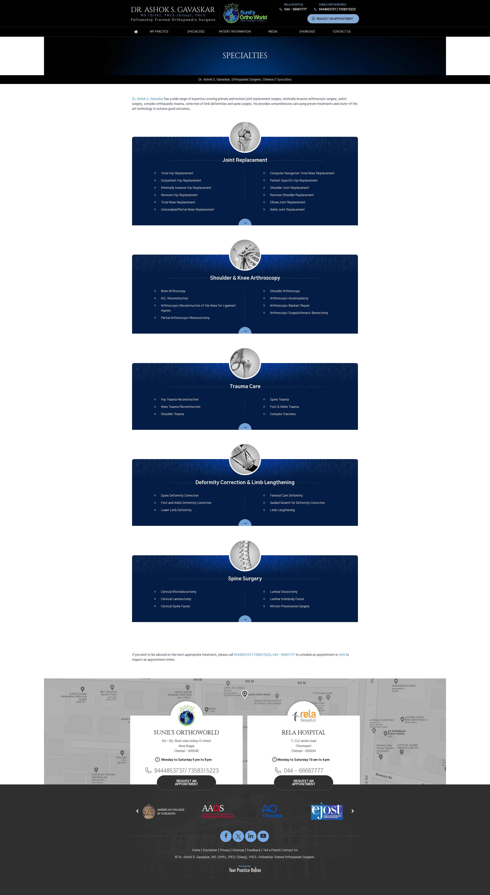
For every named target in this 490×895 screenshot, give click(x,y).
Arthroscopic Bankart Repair (290, 305)
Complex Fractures (283, 414)
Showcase (307, 31)
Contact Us (342, 31)
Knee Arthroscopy (173, 291)
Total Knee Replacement (178, 202)
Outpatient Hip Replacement (181, 180)
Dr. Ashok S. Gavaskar (147, 98)
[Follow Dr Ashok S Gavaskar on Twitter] (238, 838)
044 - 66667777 (295, 9)
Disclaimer (210, 850)
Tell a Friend (271, 850)
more (245, 223)
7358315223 (347, 9)
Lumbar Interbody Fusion (287, 599)
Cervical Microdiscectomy (178, 591)
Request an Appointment (335, 19)
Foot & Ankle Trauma (284, 406)
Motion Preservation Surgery (290, 606)
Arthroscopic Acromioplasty (289, 298)
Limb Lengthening (282, 510)
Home (136, 32)
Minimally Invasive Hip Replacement (186, 187)
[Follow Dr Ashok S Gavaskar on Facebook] (226, 838)
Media (272, 31)
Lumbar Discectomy (283, 591)
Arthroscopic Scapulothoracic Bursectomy (299, 312)
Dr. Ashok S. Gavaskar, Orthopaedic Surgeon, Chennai (236, 79)
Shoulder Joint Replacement (289, 187)
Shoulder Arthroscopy (285, 291)
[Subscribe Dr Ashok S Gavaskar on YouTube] (263, 838)
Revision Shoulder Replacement (292, 195)
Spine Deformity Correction (179, 495)
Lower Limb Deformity (176, 510)
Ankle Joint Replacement (287, 209)
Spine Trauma (279, 399)
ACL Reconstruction (174, 298)
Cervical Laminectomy (176, 599)
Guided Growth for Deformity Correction (297, 502)
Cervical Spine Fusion (175, 606)
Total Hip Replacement (177, 173)
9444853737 (327, 9)
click (342, 654)
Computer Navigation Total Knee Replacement (302, 173)
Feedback (254, 850)
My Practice (159, 31)
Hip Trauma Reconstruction (179, 399)
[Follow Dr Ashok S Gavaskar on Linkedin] (250, 838)
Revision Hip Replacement (179, 195)
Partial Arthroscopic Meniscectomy (185, 317)
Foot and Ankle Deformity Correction (186, 502)
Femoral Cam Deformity (286, 495)
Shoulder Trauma (172, 414)
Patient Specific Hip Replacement (294, 180)
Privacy (225, 850)
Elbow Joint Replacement (287, 202)
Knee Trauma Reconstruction (180, 406)
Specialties (195, 31)
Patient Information (235, 31)
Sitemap (238, 850)
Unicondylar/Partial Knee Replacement (187, 209)
